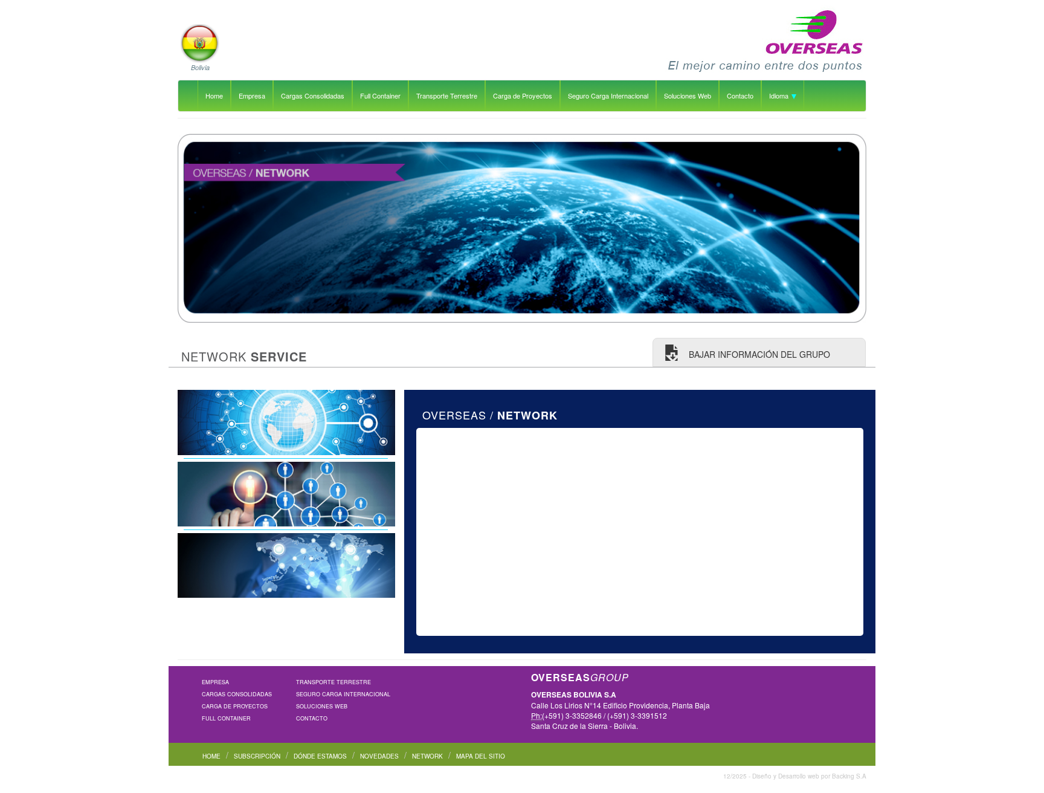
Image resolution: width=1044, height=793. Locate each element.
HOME (211, 756)
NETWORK (427, 756)
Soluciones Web (687, 95)
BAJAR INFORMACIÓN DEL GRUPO (758, 354)
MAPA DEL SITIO (480, 756)
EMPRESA (215, 682)
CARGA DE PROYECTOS (235, 706)
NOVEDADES (379, 756)
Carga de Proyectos (522, 95)
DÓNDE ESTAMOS (320, 756)
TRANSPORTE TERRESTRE (333, 682)
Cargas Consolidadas (312, 95)
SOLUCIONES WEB (321, 706)
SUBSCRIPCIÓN (257, 756)
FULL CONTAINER (226, 718)
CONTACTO (311, 718)
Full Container (380, 95)
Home (214, 95)
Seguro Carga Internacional (608, 95)
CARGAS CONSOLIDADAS (237, 694)
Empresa (252, 95)
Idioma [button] (779, 95)
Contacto (740, 95)
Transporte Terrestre (446, 95)
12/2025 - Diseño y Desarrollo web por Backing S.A (794, 776)
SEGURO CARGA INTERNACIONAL (343, 694)
